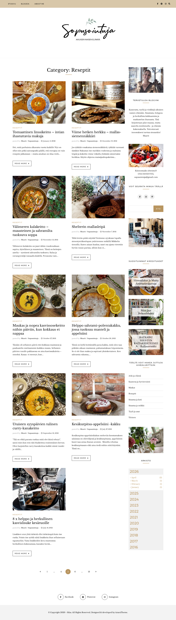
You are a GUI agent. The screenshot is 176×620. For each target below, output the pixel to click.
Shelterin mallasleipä (88, 227)
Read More (21, 163)
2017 (134, 541)
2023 (134, 505)
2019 (134, 529)
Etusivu (12, 4)
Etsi (158, 209)
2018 (134, 535)
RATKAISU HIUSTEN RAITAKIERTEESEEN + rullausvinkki (146, 342)
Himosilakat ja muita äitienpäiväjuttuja (146, 282)
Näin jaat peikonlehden (146, 312)
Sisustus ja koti (135, 400)
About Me (39, 4)
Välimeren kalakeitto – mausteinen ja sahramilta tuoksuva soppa (32, 231)
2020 (134, 523)
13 (89, 571)
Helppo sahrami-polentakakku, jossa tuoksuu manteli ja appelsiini (96, 329)
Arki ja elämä (135, 376)
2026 (134, 471)
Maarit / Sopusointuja (30, 141)
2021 (134, 517)
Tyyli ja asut (134, 411)
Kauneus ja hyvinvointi (139, 382)
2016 (134, 547)
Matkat (132, 388)
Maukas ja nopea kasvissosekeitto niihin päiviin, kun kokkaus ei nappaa (39, 329)
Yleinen (132, 417)
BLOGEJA (25, 4)
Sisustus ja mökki (136, 405)
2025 (134, 493)
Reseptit (17, 128)
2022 (134, 511)
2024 (134, 499)
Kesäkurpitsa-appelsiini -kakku (96, 424)
